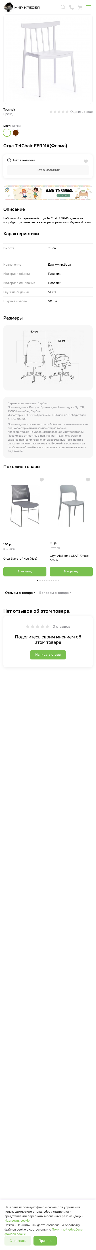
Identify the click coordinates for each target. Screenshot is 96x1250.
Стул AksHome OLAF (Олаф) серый (69, 558)
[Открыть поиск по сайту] (63, 7)
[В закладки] (42, 480)
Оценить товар (81, 112)
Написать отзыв (48, 654)
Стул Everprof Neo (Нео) (20, 559)
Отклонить (18, 1241)
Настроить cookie (17, 1220)
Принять (45, 1241)
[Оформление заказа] (80, 7)
